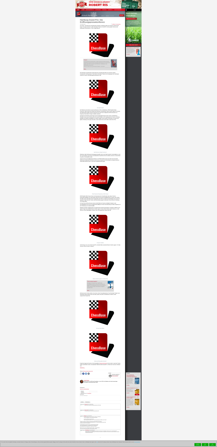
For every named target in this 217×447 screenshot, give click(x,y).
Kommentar (82, 394)
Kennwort (82, 392)
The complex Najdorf (92, 281)
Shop (78, 9)
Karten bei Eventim (103, 363)
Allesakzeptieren (212, 444)
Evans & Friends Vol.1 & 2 (132, 388)
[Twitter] (86, 373)
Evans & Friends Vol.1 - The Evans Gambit (132, 397)
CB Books (104, 9)
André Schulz (86, 380)
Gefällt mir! (114, 24)
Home (83, 9)
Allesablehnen (205, 444)
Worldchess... (82, 367)
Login (135, 9)
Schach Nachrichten (89, 15)
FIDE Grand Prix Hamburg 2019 (88, 371)
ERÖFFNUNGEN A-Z (90, 9)
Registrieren (89, 393)
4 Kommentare (118, 24)
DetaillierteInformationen (198, 444)
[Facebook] (83, 373)
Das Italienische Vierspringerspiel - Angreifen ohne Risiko (131, 375)
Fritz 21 (85, 59)
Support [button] (110, 9)
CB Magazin (98, 9)
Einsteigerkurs (117, 9)
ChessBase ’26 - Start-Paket (132, 47)
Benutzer (82, 391)
